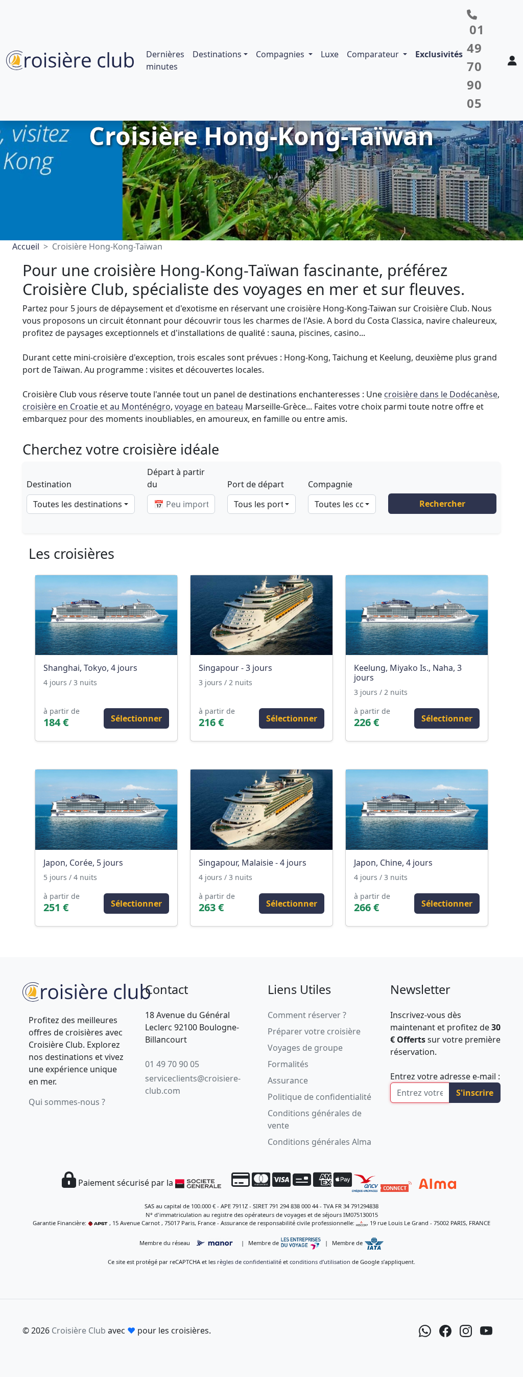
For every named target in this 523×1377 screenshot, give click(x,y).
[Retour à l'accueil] (86, 990)
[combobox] (81, 504)
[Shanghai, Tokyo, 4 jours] (106, 615)
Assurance (288, 1080)
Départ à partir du (176, 478)
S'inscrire (474, 1092)
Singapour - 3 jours (235, 667)
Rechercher (442, 503)
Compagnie (330, 484)
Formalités (288, 1064)
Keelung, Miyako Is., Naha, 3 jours (408, 672)
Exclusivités (439, 54)
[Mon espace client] (512, 60)
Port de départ (255, 484)
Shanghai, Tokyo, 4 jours (90, 667)
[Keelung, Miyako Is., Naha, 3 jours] (417, 615)
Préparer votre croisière (314, 1031)
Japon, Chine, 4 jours (393, 862)
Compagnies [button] (281, 54)
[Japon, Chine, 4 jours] (417, 809)
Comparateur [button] (374, 54)
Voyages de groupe (305, 1047)
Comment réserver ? (307, 1015)
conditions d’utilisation (320, 1262)
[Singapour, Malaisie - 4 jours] (261, 809)
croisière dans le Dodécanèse (440, 394)
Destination (49, 484)
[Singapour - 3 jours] (261, 615)
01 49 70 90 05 (172, 1064)
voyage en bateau (209, 406)
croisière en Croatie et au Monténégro (96, 406)
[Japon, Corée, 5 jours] (106, 809)
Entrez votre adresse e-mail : (445, 1076)
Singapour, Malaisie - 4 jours (252, 862)
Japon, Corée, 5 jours (83, 862)
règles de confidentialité (249, 1262)
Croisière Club (79, 1330)
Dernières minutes (165, 60)
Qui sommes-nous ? (67, 1102)
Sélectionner (136, 718)
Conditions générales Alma (319, 1141)
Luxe (330, 54)
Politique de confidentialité (319, 1096)
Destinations (217, 54)
